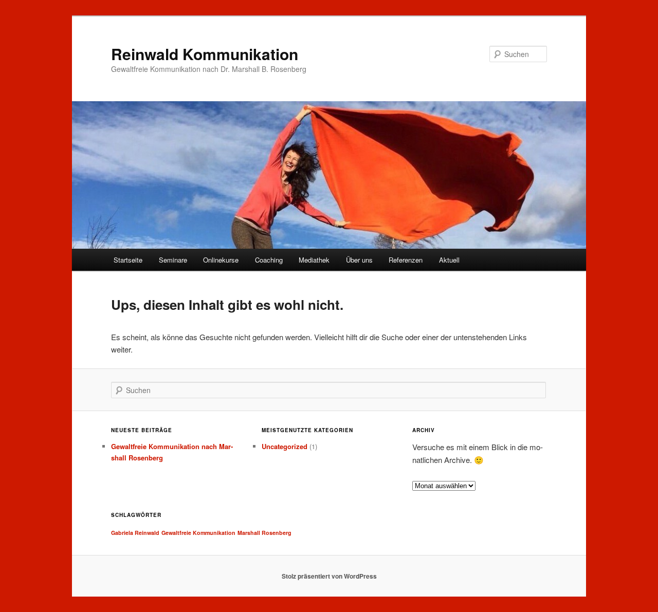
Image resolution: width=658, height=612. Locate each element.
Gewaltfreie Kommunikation (198, 532)
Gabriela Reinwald (135, 532)
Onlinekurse (221, 260)
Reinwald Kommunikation (204, 54)
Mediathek (314, 260)
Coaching (269, 260)
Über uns (359, 260)
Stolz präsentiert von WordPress (329, 576)
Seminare (173, 260)
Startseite (128, 260)
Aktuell (449, 260)
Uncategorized (284, 446)
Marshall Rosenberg (264, 532)
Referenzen (406, 260)
